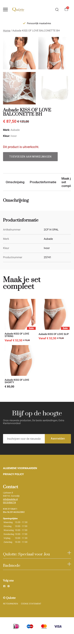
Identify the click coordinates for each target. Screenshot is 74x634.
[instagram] (8, 586)
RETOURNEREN (10, 603)
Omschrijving (15, 182)
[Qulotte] (18, 9)
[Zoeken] (57, 9)
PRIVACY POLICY (13, 474)
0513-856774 (9, 502)
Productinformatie (43, 182)
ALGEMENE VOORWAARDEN (20, 468)
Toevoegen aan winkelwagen (30, 156)
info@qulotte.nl (10, 499)
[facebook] (4, 586)
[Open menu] (5, 9)
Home (6, 30)
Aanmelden (58, 438)
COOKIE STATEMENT (31, 603)
